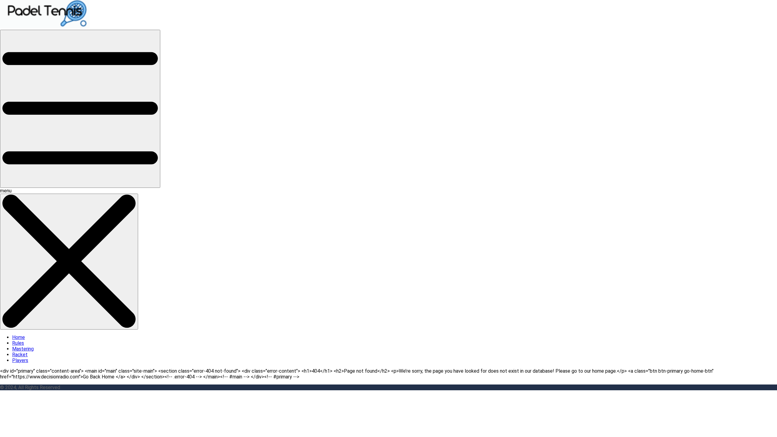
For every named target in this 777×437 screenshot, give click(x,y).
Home (18, 337)
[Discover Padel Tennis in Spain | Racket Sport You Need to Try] (46, 27)
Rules (18, 343)
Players (20, 360)
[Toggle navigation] (80, 109)
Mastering (23, 349)
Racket (20, 354)
